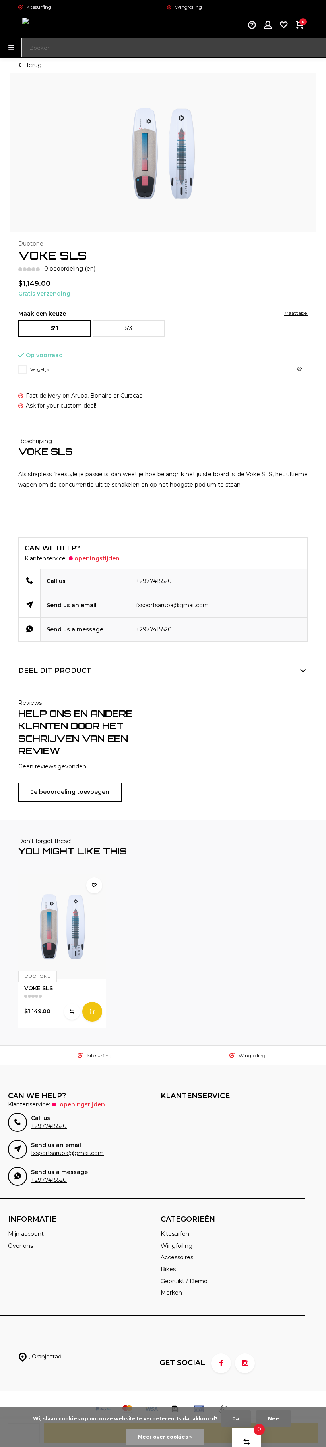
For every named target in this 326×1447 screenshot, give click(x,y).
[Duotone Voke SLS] (62, 926)
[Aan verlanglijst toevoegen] (299, 369)
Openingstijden (97, 558)
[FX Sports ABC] (42, 26)
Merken (171, 1292)
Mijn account (26, 1233)
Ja (236, 1419)
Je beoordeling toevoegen (70, 791)
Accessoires (177, 1257)
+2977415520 (154, 581)
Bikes (168, 1269)
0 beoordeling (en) (69, 268)
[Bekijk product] (92, 1012)
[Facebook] (221, 1363)
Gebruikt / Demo (184, 1281)
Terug (34, 65)
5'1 (54, 328)
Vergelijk (39, 369)
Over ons (20, 1245)
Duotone (30, 243)
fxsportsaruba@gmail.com (172, 605)
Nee (273, 1419)
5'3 (128, 328)
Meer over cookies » (165, 1437)
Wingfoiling (176, 1245)
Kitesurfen (175, 1233)
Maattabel (296, 313)
